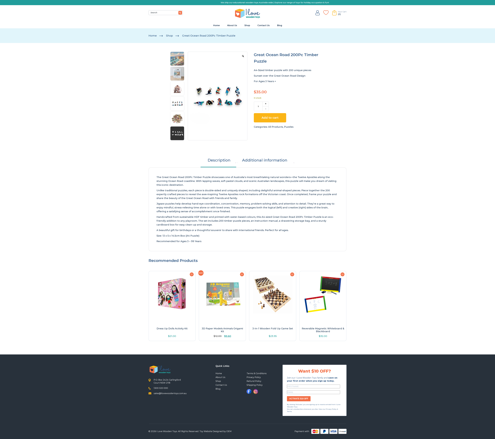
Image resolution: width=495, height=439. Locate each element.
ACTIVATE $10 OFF (298, 399)
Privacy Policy (254, 377)
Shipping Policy (255, 385)
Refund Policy (254, 381)
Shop (247, 25)
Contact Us (263, 25)
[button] (192, 274)
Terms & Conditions (257, 373)
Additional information (264, 160)
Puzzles (288, 126)
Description (219, 160)
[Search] (180, 13)
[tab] (219, 160)
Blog (279, 25)
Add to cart (270, 117)
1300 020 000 (161, 388)
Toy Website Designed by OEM (215, 431)
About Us (232, 25)
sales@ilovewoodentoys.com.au (170, 393)
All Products (275, 126)
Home (216, 25)
